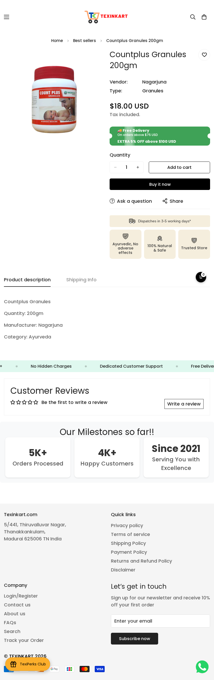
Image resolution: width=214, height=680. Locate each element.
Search (12, 631)
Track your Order (24, 640)
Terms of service (130, 534)
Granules (152, 90)
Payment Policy (129, 552)
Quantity (120, 155)
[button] (204, 17)
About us (14, 613)
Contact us (17, 604)
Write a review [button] (184, 404)
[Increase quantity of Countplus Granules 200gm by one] (137, 167)
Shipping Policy (128, 543)
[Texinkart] (107, 17)
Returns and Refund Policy (141, 561)
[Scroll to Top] (204, 652)
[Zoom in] (96, 59)
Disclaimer (123, 569)
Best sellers (84, 40)
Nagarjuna (154, 82)
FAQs (10, 622)
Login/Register (21, 596)
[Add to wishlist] (204, 55)
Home (57, 40)
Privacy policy (127, 525)
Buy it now (160, 184)
